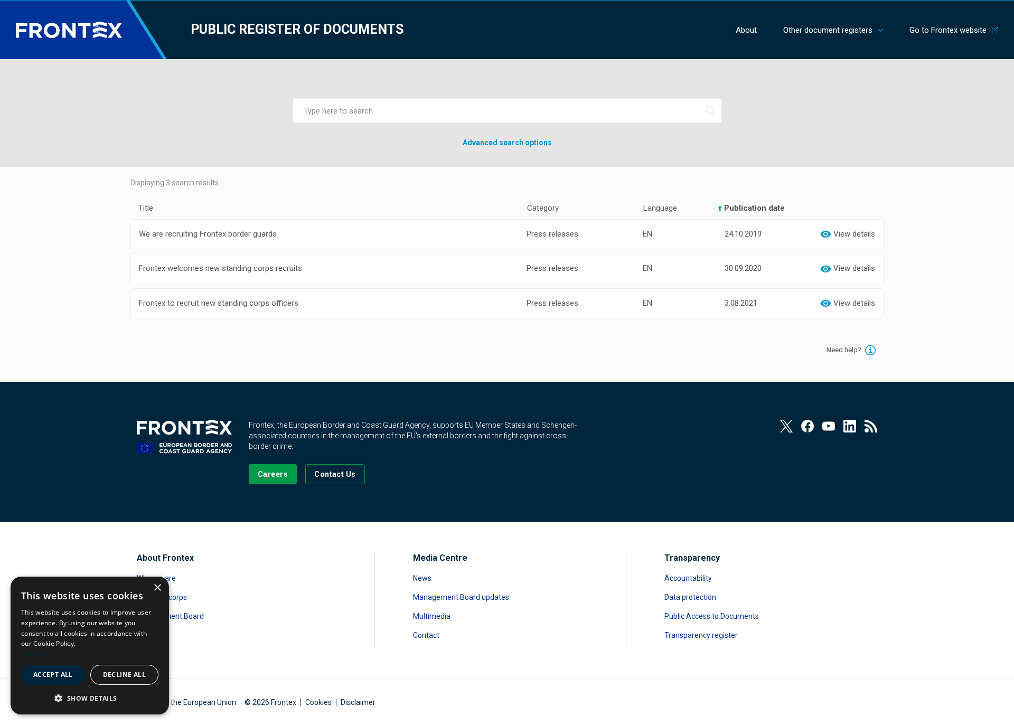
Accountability (688, 578)
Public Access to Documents (711, 616)
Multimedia (431, 616)
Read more (38, 653)
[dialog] (90, 645)
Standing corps (162, 597)
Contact (426, 635)
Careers (150, 635)
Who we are (156, 578)
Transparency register (701, 635)
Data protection (690, 597)
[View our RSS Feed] (871, 426)
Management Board (170, 616)
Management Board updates (461, 597)
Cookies (318, 702)
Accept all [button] (53, 674)
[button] (89, 698)
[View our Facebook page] (807, 426)
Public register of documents (297, 29)
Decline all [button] (124, 674)
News (422, 578)
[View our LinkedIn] (849, 426)
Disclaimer (358, 702)
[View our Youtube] (828, 426)
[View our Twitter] (786, 426)
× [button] (157, 588)
